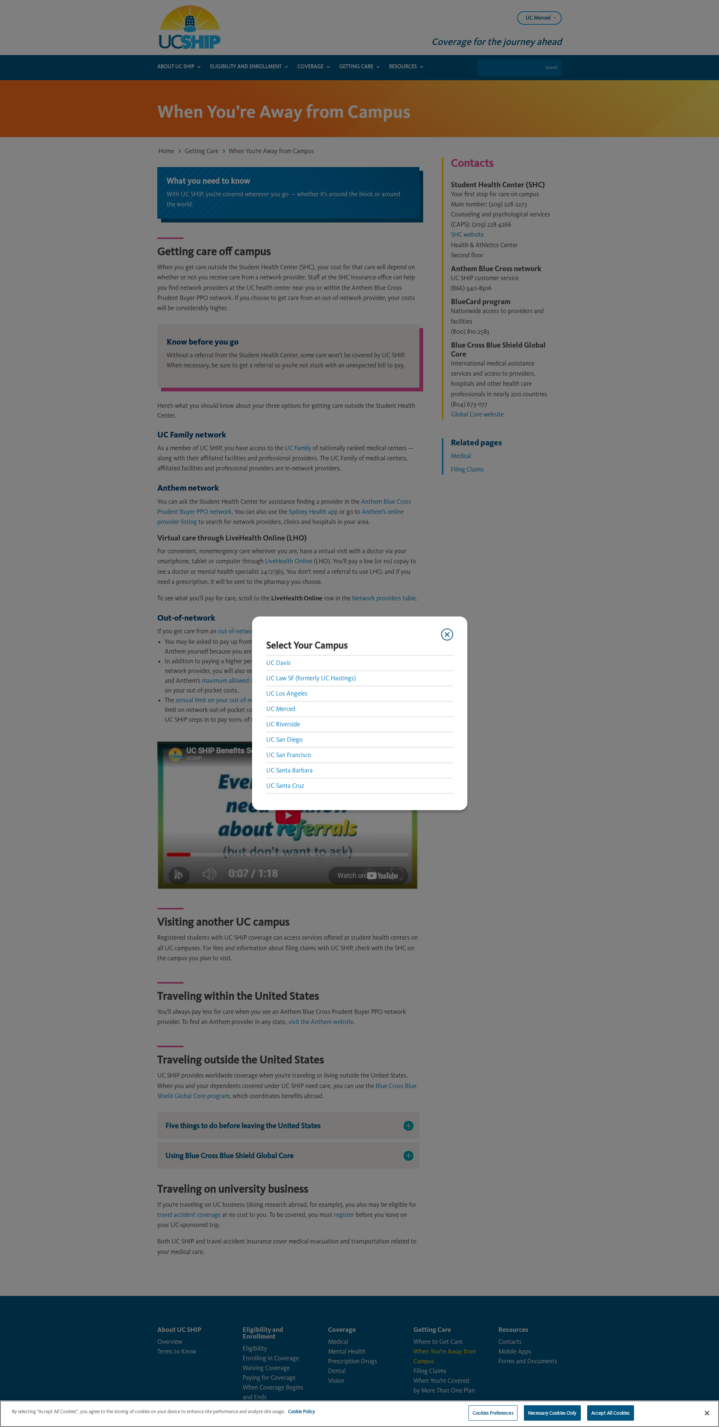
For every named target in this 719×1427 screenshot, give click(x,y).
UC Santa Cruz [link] (285, 785)
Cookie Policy (301, 1411)
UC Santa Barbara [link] (289, 770)
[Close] (707, 1413)
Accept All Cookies (610, 1413)
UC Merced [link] (280, 708)
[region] (359, 1413)
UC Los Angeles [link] (286, 693)
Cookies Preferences (493, 1413)
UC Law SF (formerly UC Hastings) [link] (311, 678)
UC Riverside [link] (283, 724)
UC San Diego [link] (284, 739)
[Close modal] (447, 634)
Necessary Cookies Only (552, 1413)
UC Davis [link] (278, 662)
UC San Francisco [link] (288, 754)
